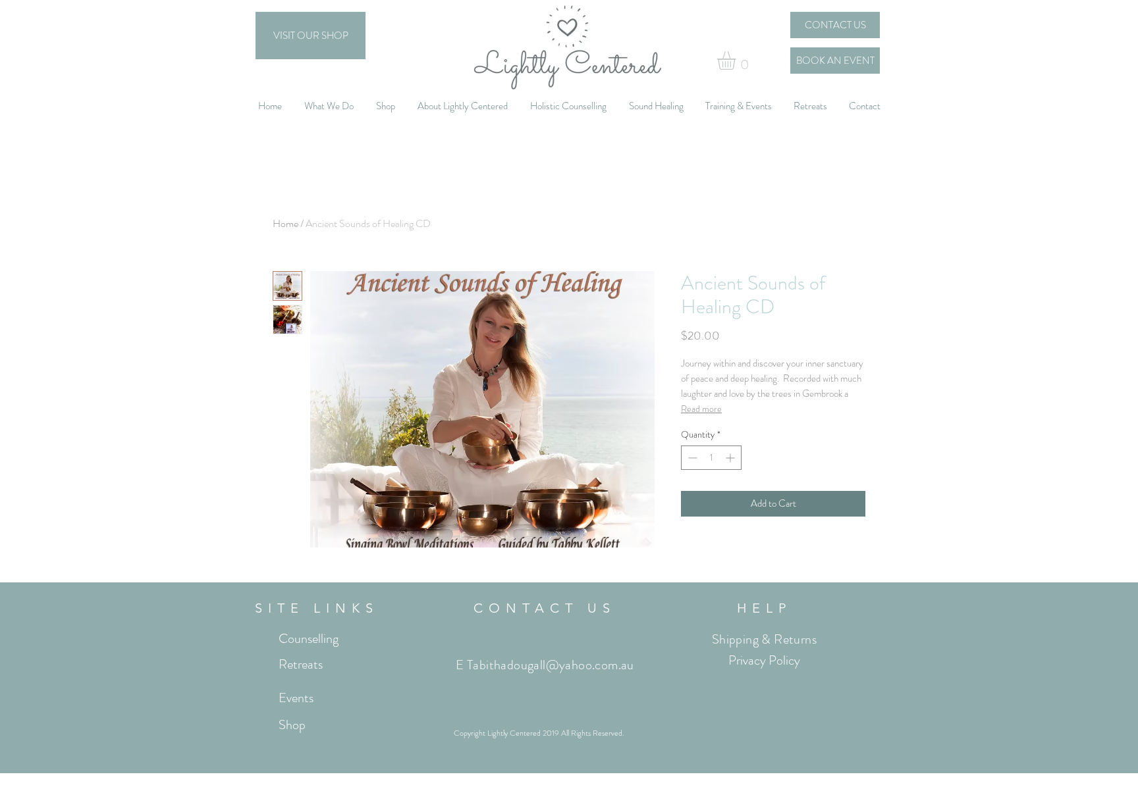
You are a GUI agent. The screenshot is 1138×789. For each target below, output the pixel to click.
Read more (701, 408)
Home (285, 223)
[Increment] (731, 457)
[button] (737, 60)
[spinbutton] (711, 457)
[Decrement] (691, 457)
